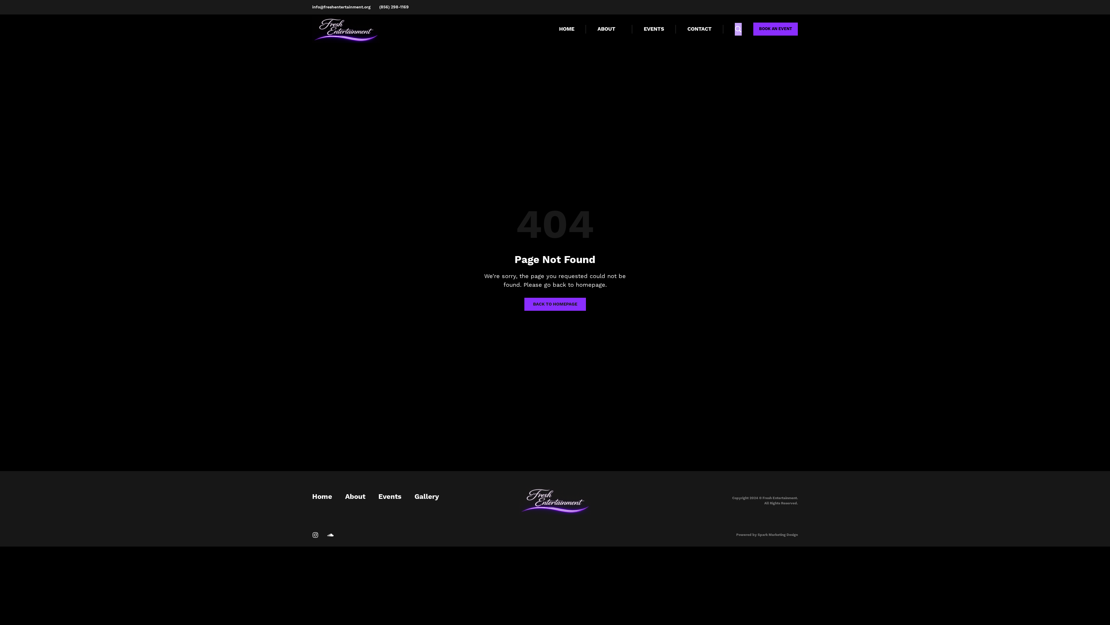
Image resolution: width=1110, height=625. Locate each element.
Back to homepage (555, 304)
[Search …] (738, 29)
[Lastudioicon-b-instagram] (315, 535)
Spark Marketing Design (778, 535)
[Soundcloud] (330, 535)
